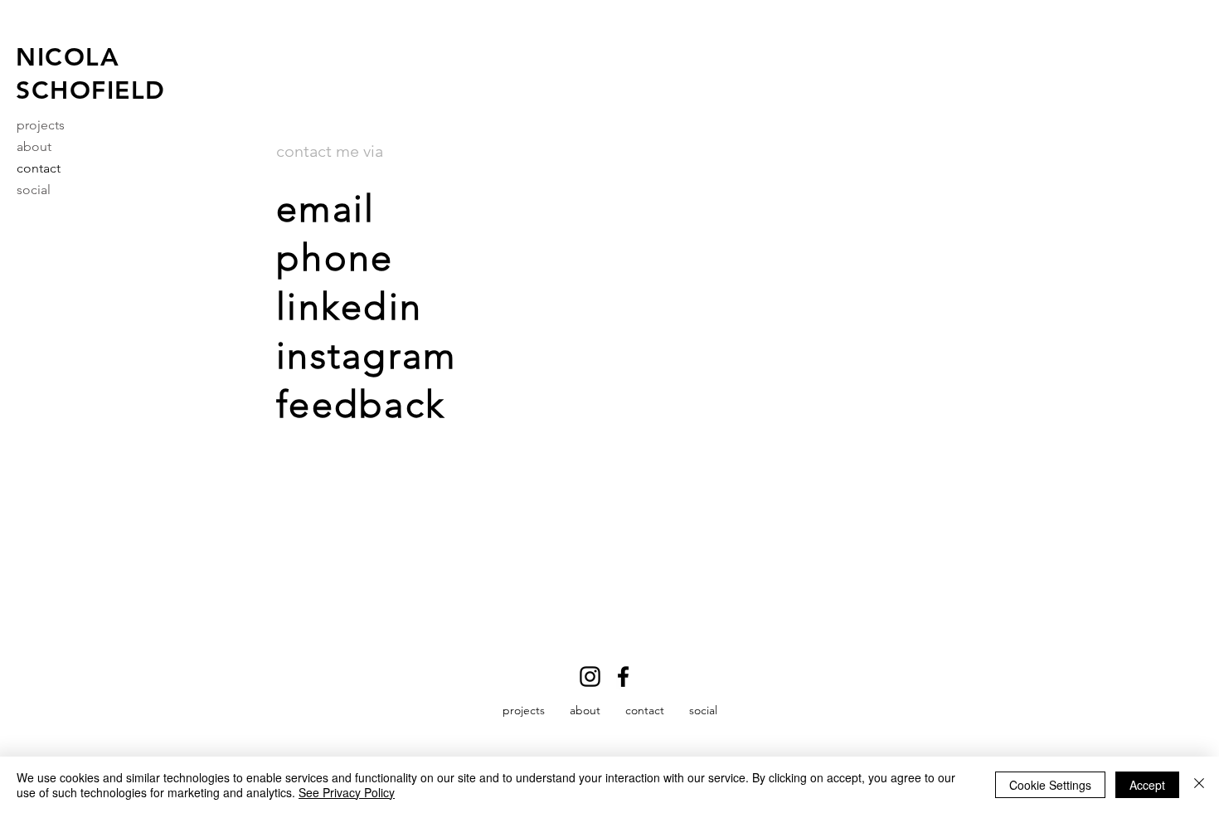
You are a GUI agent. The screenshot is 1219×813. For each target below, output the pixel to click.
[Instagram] (590, 676)
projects (41, 125)
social (34, 189)
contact (39, 168)
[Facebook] (623, 676)
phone (334, 257)
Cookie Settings (1050, 784)
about (34, 146)
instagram (366, 355)
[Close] (1199, 785)
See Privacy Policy (347, 792)
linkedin (349, 306)
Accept (1147, 784)
